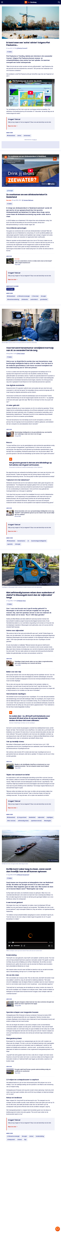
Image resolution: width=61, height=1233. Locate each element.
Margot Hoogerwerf (23, 874)
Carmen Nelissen (28, 200)
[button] (9, 51)
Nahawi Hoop (22, 600)
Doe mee (8, 200)
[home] (30, 2)
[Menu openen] (2, 2)
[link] (12, 126)
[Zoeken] (59, 2)
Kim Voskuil (21, 353)
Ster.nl (35, 139)
